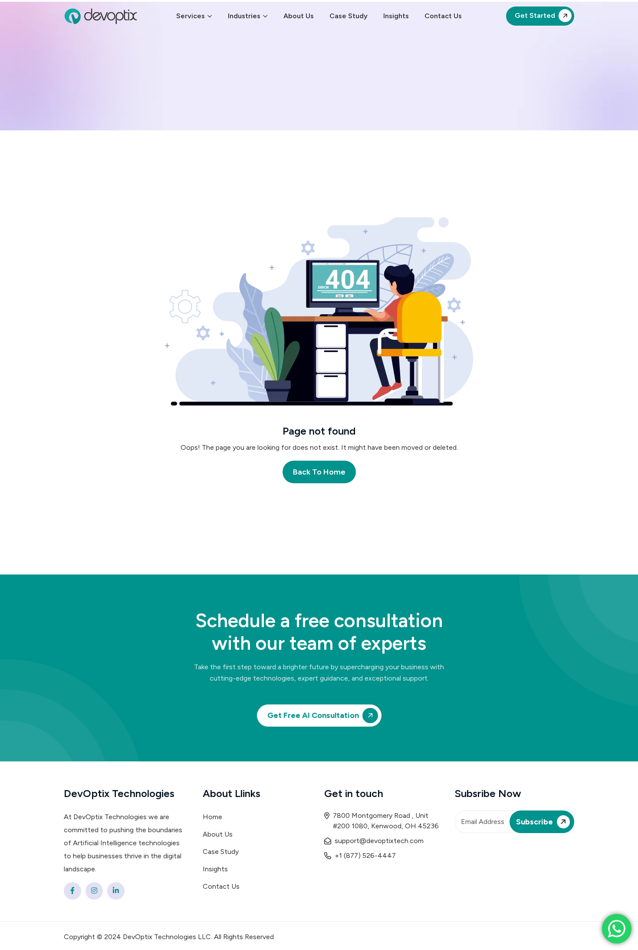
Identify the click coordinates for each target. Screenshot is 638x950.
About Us (298, 16)
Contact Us (443, 16)
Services (190, 16)
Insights (396, 16)
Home (212, 817)
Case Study (348, 16)
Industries (244, 16)
